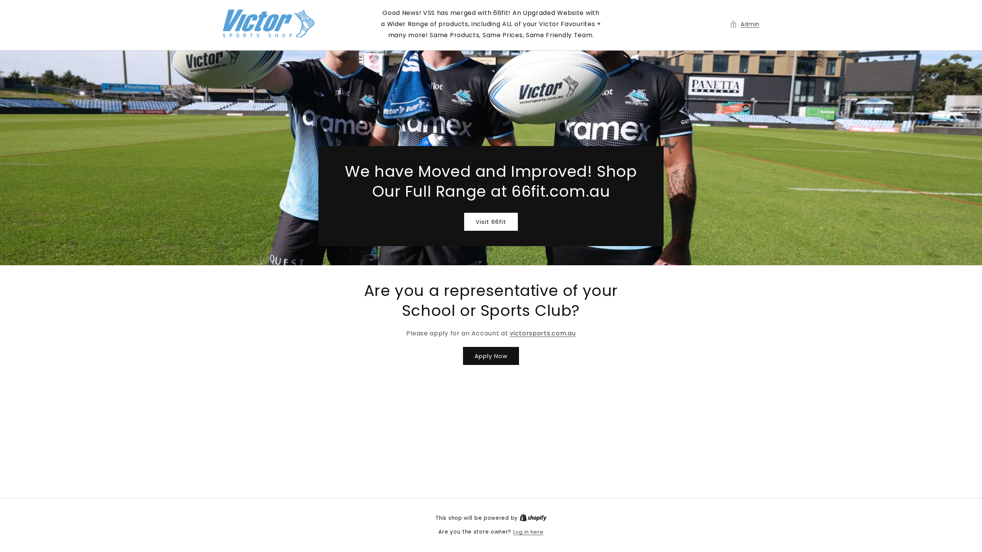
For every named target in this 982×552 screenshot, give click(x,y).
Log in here (528, 532)
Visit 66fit (491, 222)
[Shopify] (533, 518)
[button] (745, 24)
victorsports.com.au (542, 333)
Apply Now (491, 356)
